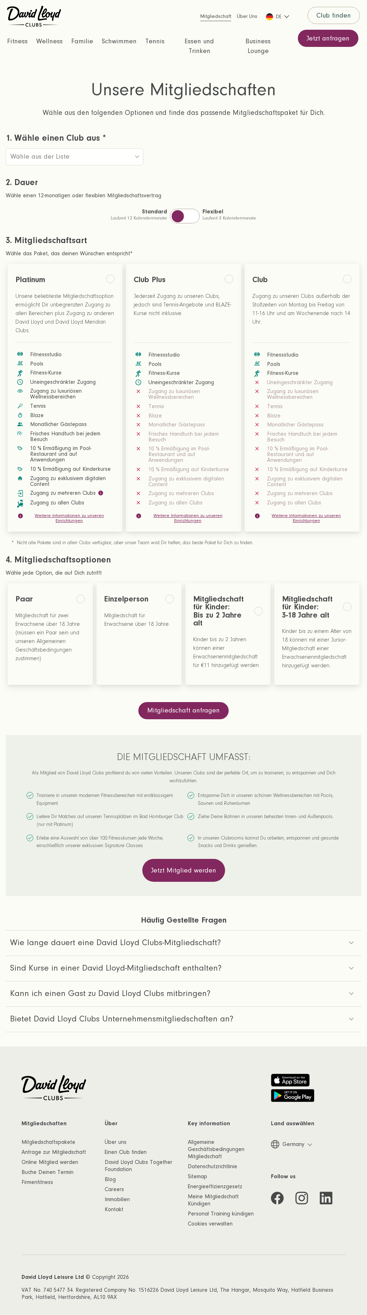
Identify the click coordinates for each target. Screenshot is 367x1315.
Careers (114, 1189)
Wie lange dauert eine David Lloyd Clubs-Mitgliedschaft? (115, 942)
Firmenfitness (37, 1182)
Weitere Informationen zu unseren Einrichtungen (69, 518)
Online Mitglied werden (50, 1162)
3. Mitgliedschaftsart (46, 240)
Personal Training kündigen (221, 1213)
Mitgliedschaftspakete (48, 1142)
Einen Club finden (126, 1152)
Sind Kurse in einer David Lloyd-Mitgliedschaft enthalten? (115, 968)
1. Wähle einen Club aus (56, 138)
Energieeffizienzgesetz (215, 1186)
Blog (110, 1179)
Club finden (333, 15)
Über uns (116, 1142)
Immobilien (117, 1199)
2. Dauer (22, 182)
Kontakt (114, 1209)
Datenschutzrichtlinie (212, 1166)
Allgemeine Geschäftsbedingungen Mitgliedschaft (216, 1149)
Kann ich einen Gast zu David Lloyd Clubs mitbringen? (110, 993)
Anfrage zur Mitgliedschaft (54, 1152)
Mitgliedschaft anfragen (183, 710)
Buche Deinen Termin (47, 1172)
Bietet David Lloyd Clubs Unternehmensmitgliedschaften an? (121, 1019)
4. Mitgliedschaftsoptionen (58, 560)
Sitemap (197, 1176)
